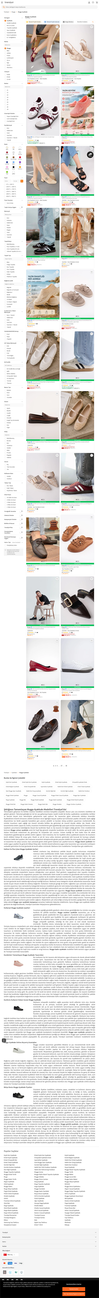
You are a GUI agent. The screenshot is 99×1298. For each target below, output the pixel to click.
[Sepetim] (97, 3)
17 (61, 766)
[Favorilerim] (93, 3)
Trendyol (6, 12)
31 (66, 766)
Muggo (13, 12)
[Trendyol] (9, 3)
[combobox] (85, 21)
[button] (13, 18)
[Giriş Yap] (89, 3)
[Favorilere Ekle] (57, 26)
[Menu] (2, 3)
